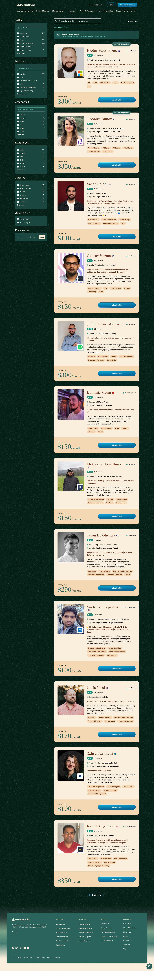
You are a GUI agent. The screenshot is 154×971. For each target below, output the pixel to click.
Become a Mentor (62, 937)
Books (125, 936)
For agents (57, 957)
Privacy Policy (28, 957)
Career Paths (127, 940)
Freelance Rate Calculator (109, 936)
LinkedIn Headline (107, 940)
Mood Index (127, 932)
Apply (42, 237)
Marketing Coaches (105, 11)
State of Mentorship (130, 928)
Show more (21, 53)
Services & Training (85, 928)
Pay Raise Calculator (108, 932)
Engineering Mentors (25, 11)
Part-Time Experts (85, 937)
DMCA (49, 957)
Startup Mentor (58, 11)
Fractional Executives (86, 932)
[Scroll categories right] (136, 11)
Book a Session (61, 932)
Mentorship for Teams (63, 941)
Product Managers (87, 11)
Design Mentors (42, 11)
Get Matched (60, 924)
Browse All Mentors (63, 928)
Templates (126, 944)
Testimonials (60, 945)
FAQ (13, 957)
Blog (124, 949)
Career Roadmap (107, 928)
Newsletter (127, 924)
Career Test (105, 924)
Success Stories (84, 924)
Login (111, 5)
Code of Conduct (40, 957)
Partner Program (84, 941)
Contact (14, 932)
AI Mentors (72, 11)
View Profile (117, 100)
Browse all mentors (127, 5)
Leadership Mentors (124, 11)
